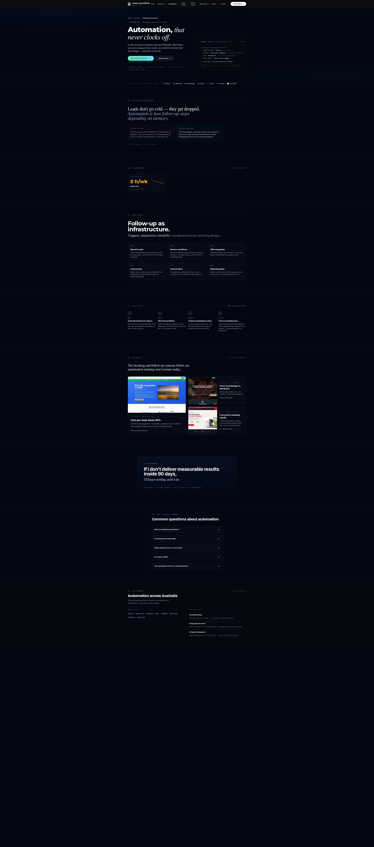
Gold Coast (173, 614)
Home (130, 18)
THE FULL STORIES (237, 168)
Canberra (131, 617)
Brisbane (149, 614)
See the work (163, 58)
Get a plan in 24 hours (139, 58)
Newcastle (141, 617)
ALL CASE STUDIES (237, 358)
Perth (157, 614)
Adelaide (164, 614)
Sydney (131, 614)
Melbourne (139, 614)
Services (137, 18)
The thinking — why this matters (143, 144)
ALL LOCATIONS (238, 591)
